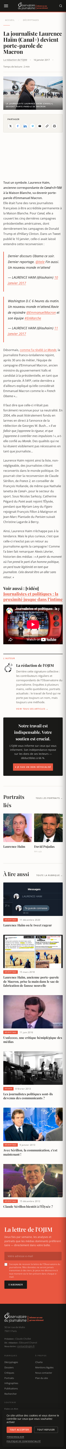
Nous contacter (43, 1372)
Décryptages (31, 20)
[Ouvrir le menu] (6, 6)
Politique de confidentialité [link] (24, 1441)
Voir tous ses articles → (32, 708)
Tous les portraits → (49, 798)
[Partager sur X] (10, 126)
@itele (40, 262)
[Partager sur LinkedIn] (25, 126)
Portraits (9, 1378)
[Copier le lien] (47, 126)
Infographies (11, 1383)
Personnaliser (15, 1437)
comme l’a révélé (38, 350)
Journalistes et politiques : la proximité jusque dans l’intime (33, 596)
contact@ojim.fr (26, 1346)
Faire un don (11, 1409)
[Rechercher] (60, 6)
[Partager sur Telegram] (32, 126)
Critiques (9, 1372)
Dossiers (9, 1367)
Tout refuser (46, 1429)
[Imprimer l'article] (54, 126)
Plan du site (41, 1378)
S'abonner (15, 1284)
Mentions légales (44, 1367)
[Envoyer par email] (40, 126)
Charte (39, 1362)
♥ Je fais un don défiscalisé (33, 767)
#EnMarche (33, 318)
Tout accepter (19, 1429)
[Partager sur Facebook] (18, 126)
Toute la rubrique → (49, 875)
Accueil (10, 20)
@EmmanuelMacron (41, 312)
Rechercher (10, 1393)
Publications (11, 1388)
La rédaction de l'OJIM (15, 59)
